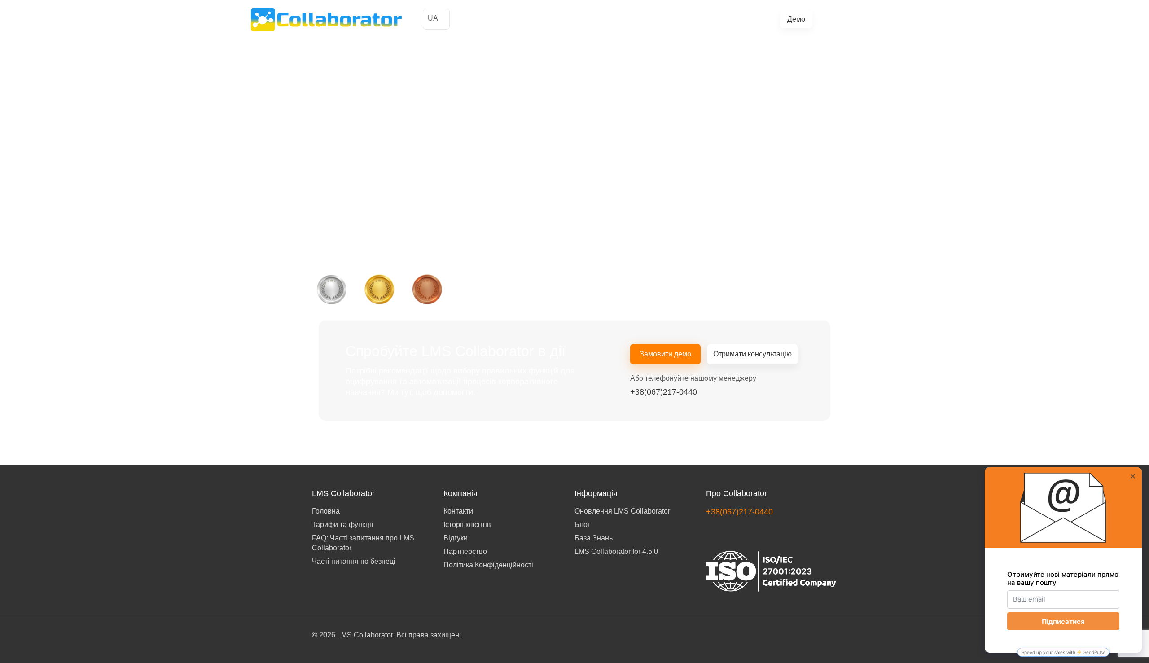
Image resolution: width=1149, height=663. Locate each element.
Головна (326, 511)
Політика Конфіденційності (488, 565)
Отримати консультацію (752, 354)
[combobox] (436, 19)
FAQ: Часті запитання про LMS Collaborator (363, 543)
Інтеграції (675, 19)
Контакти (458, 511)
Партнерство (465, 551)
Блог (705, 19)
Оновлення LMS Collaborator (622, 511)
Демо (796, 19)
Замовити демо (665, 354)
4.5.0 (727, 19)
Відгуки (455, 538)
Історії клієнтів (527, 19)
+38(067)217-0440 (861, 19)
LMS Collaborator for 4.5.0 (616, 551)
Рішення (571, 19)
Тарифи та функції (622, 19)
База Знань (593, 538)
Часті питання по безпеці (353, 561)
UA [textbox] (433, 18)
